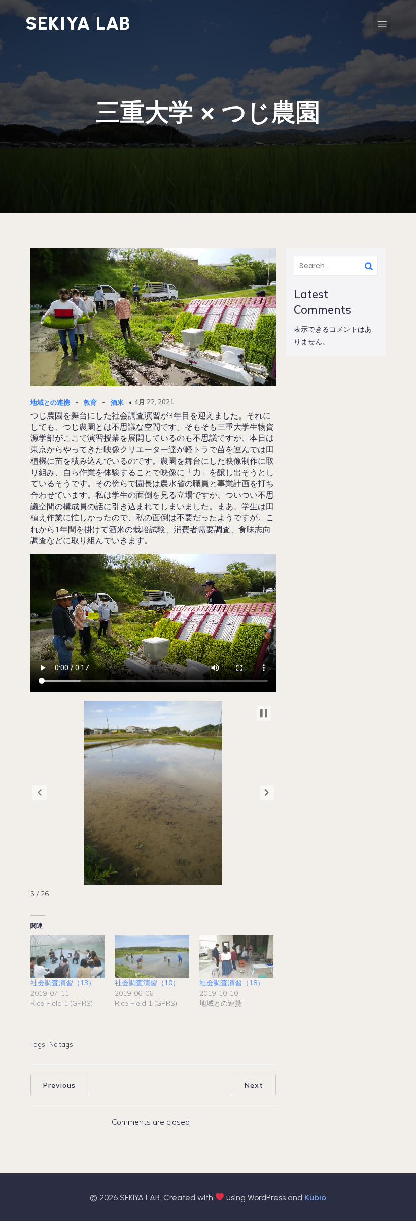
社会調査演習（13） (62, 982)
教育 (90, 402)
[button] (39, 792)
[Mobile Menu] (382, 23)
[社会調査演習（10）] (152, 956)
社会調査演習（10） (147, 982)
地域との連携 (50, 402)
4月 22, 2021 (154, 402)
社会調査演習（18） (231, 982)
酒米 (117, 402)
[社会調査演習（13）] (67, 956)
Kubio (315, 1197)
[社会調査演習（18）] (236, 956)
